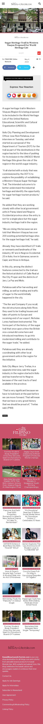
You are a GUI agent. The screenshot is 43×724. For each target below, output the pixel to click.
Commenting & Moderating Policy (15, 704)
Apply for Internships (10, 685)
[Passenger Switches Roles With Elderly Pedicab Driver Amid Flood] (31, 588)
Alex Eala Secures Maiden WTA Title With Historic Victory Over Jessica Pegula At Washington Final (12, 483)
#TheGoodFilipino (12, 569)
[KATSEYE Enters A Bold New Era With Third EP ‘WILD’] (11, 533)
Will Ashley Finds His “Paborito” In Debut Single (12, 601)
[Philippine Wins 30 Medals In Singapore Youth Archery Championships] (31, 471)
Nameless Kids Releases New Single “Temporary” (31, 628)
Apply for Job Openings (11, 681)
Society (21, 53)
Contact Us (6, 676)
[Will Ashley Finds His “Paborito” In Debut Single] (11, 588)
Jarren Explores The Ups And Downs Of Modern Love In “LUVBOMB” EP (31, 547)
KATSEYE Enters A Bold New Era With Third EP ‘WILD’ (11, 546)
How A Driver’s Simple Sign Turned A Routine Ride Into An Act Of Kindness (12, 574)
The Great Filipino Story (11, 624)
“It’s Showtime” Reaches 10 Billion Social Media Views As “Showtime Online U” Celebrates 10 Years (31, 515)
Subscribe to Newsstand (12, 690)
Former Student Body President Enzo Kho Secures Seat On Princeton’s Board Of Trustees (12, 456)
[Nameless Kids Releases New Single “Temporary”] (31, 616)
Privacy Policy (7, 700)
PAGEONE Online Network (11, 60)
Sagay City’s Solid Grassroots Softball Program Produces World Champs (31, 455)
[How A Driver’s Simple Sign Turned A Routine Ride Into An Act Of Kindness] (11, 561)
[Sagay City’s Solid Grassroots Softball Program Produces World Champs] (31, 444)
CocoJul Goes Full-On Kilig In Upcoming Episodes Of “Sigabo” (31, 574)
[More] (33, 67)
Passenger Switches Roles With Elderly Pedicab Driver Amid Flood (31, 602)
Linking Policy (7, 709)
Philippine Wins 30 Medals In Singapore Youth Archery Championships (31, 483)
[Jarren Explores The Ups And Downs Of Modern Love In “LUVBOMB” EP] (31, 533)
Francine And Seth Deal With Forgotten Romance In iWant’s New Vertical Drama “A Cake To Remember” (12, 516)
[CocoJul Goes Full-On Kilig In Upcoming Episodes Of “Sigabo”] (31, 561)
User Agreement (9, 695)
